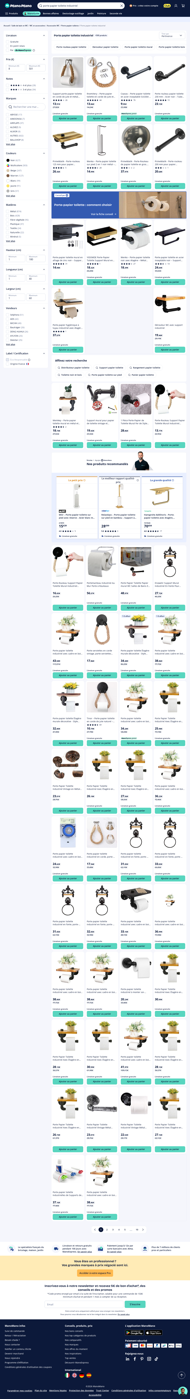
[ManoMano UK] (74, 1375)
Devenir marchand (14, 1353)
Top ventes (70, 1358)
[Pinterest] (142, 1358)
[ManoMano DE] (81, 1375)
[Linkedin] (127, 1358)
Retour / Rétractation (15, 1335)
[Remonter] (181, 1375)
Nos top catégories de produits (80, 1335)
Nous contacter (12, 1344)
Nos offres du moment (76, 1349)
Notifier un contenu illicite (18, 1349)
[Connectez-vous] (176, 5)
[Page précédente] (95, 1229)
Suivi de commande (15, 1331)
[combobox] (172, 35)
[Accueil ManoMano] (19, 5)
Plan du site (41, 1390)
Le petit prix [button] (75, 480)
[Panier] (183, 5)
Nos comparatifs (73, 1340)
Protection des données (81, 1390)
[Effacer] (121, 6)
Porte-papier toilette (70, 25)
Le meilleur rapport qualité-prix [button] (118, 480)
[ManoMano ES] (89, 1375)
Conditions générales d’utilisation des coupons (28, 1367)
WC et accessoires (37, 25)
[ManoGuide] (183, 1391)
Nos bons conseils (74, 1331)
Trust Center (102, 1390)
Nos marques (71, 1344)
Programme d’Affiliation (16, 1362)
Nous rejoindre (12, 1358)
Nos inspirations (73, 1353)
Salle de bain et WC (20, 25)
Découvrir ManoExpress (77, 1362)
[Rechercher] (41, 6)
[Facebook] (134, 1358)
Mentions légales (58, 1390)
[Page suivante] (143, 1229)
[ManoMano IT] (67, 1375)
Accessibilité (95, 1395)
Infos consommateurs (160, 1390)
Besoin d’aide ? (12, 1340)
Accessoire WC (53, 25)
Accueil (7, 25)
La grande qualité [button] (160, 480)
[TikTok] (156, 1358)
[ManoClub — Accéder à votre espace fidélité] (167, 5)
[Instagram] (149, 1358)
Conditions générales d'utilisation (128, 1390)
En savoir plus (124, 1314)
